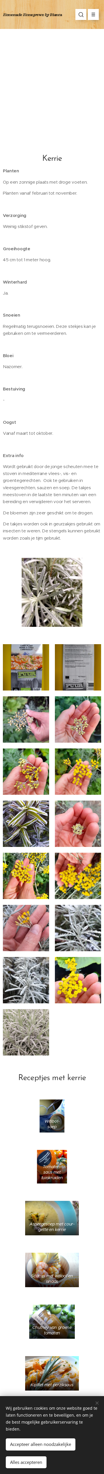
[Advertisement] (52, 84)
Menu (93, 14)
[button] (80, 14)
